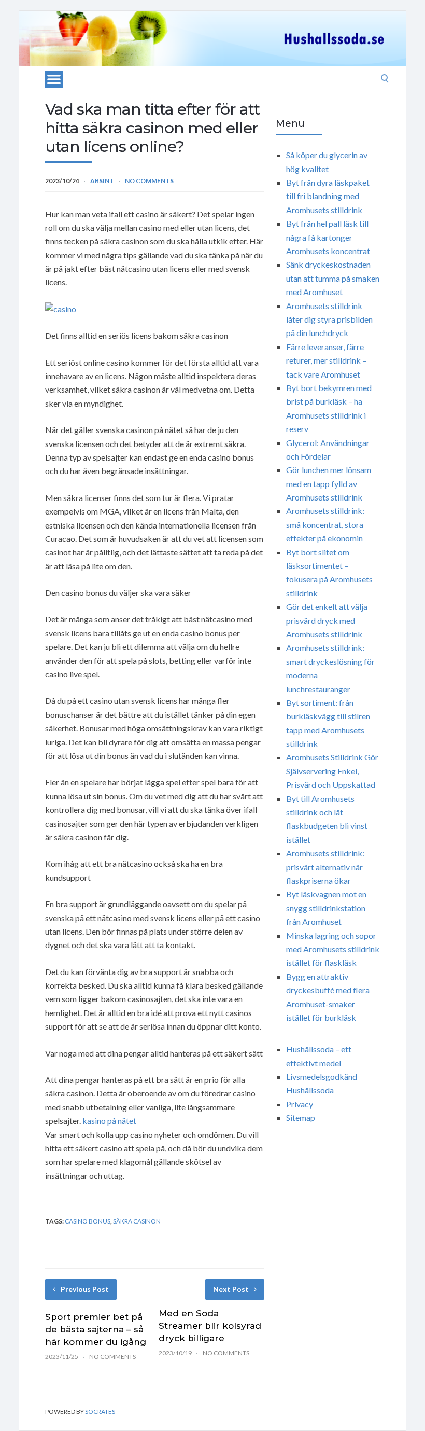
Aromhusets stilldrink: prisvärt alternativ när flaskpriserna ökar (325, 866)
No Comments (149, 181)
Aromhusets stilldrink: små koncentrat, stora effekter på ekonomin (325, 524)
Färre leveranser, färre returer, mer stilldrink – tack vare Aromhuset (326, 360)
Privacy (299, 1104)
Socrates (100, 1411)
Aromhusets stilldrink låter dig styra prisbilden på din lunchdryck (329, 319)
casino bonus (87, 1221)
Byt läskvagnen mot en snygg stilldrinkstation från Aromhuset (326, 907)
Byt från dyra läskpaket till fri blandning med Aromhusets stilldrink (328, 196)
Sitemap (300, 1117)
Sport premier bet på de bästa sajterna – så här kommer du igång (95, 1329)
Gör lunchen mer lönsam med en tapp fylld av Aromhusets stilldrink (328, 483)
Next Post (231, 1289)
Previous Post (85, 1289)
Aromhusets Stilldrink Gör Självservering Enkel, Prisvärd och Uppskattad (332, 770)
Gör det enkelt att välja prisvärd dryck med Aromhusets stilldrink (326, 620)
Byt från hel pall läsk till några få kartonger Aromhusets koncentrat (328, 237)
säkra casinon (137, 1221)
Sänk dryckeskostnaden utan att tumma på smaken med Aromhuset (332, 278)
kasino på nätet (109, 1121)
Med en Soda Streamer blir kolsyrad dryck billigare (210, 1325)
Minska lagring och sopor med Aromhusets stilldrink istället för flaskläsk (332, 949)
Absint (102, 181)
